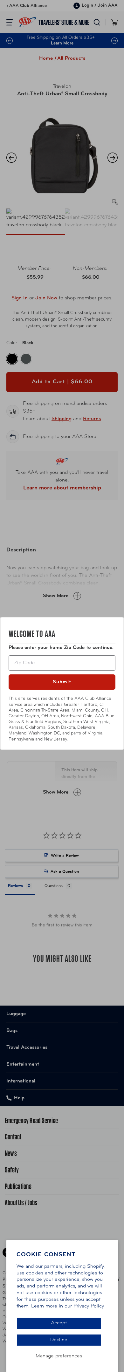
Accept (59, 1323)
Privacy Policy (88, 1306)
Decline (58, 1339)
